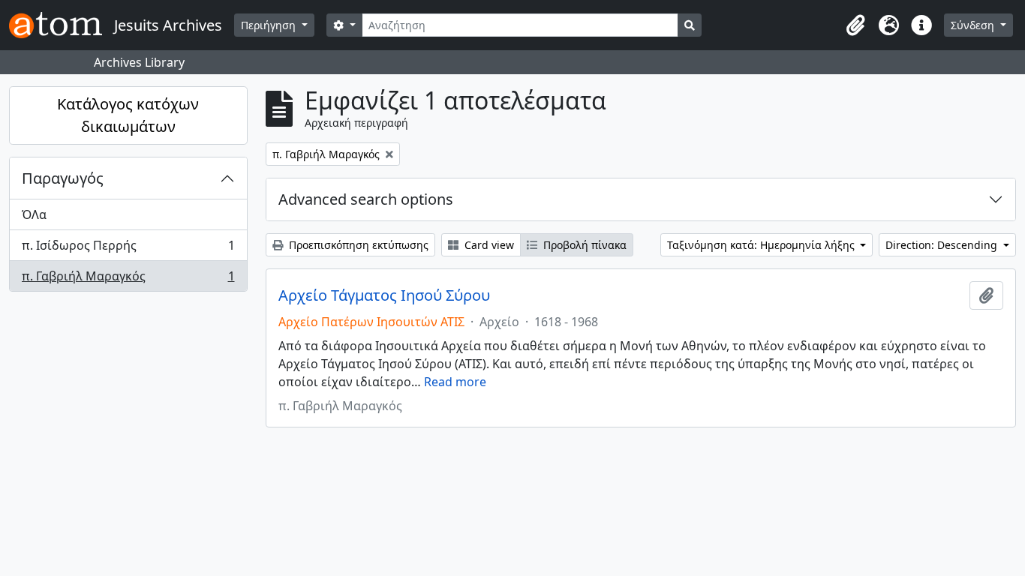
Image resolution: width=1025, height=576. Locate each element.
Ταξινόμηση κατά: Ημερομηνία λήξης (762, 245)
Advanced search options (365, 199)
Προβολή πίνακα (583, 245)
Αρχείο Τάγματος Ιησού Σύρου (384, 295)
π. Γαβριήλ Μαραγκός (128, 279)
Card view (487, 245)
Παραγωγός (63, 178)
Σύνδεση (974, 25)
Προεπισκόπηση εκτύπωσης (357, 245)
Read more (455, 382)
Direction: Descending (942, 245)
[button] (855, 25)
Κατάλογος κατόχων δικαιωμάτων (128, 115)
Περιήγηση (270, 25)
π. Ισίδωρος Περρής (128, 249)
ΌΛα (34, 214)
